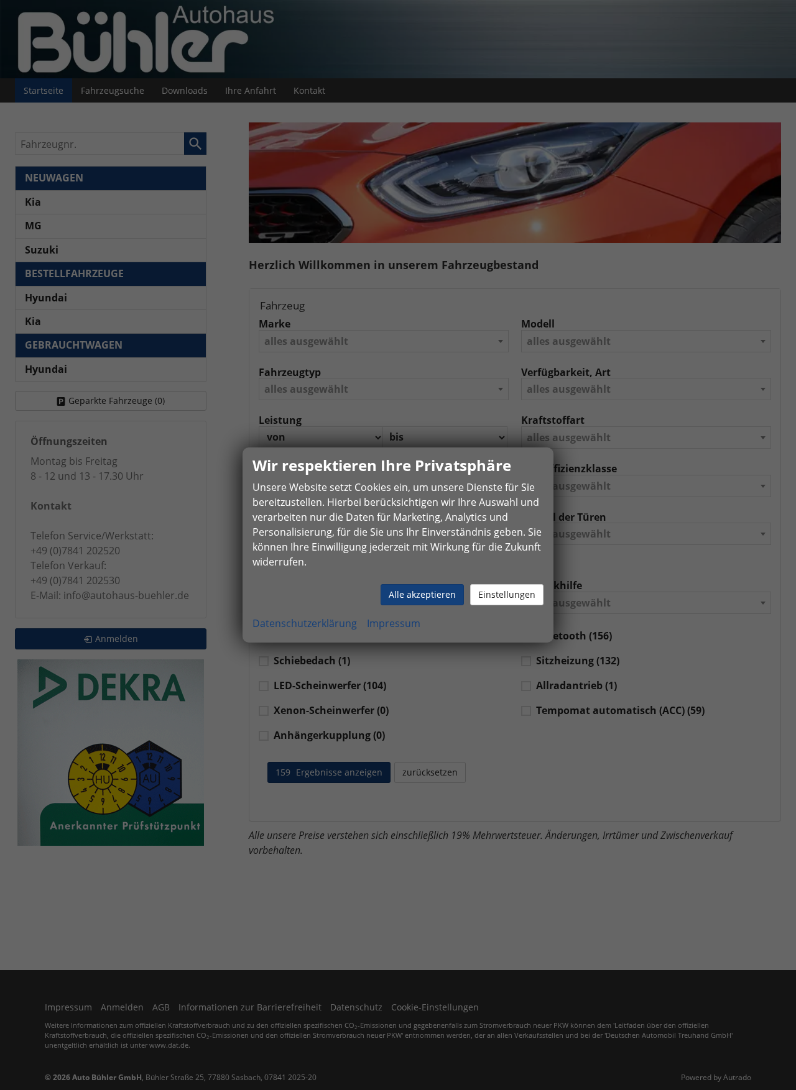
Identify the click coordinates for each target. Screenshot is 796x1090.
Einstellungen (506, 594)
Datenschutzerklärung (304, 623)
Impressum (393, 623)
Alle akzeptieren (422, 594)
